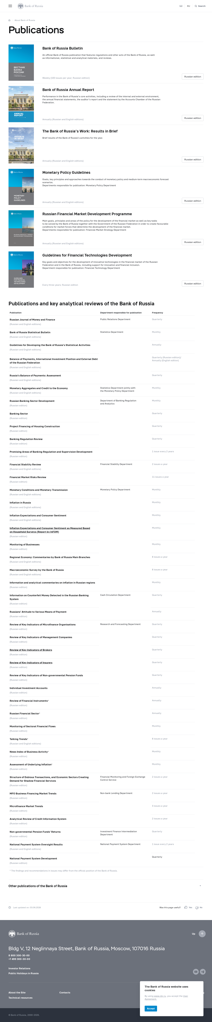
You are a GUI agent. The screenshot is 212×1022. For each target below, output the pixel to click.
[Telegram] (203, 972)
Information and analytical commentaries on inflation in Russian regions (52, 582)
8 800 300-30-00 (19, 955)
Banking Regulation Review (26, 439)
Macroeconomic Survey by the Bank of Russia (37, 569)
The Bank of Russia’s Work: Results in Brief (80, 131)
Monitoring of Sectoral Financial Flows (33, 726)
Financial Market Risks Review (28, 477)
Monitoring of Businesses (25, 544)
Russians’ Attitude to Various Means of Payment (38, 611)
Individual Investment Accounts (28, 688)
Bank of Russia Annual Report (68, 89)
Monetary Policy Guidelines (66, 172)
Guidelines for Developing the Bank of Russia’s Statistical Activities (50, 344)
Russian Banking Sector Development (32, 400)
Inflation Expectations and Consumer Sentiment (38, 515)
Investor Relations (19, 968)
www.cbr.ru (160, 996)
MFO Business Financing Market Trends (33, 793)
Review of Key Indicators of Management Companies (41, 637)
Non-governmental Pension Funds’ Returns (35, 831)
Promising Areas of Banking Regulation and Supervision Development (51, 451)
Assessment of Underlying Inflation (30, 764)
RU (188, 6)
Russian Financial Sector (24, 713)
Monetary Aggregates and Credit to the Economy (39, 388)
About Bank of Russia (25, 20)
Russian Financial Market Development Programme (87, 214)
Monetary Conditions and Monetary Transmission (39, 489)
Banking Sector (19, 413)
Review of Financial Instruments (29, 700)
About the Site (17, 992)
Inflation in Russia (20, 502)
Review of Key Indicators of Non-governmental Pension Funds (46, 675)
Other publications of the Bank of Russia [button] (38, 886)
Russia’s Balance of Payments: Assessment (35, 375)
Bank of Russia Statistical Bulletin (30, 332)
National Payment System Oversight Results (36, 844)
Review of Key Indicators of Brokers (31, 649)
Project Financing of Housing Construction (35, 426)
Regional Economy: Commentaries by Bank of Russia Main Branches (50, 557)
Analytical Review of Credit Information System (38, 818)
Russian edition (192, 76)
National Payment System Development (33, 858)
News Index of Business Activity (29, 751)
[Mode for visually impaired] (181, 6)
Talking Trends (18, 739)
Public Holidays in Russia (24, 973)
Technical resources (20, 997)
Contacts (64, 992)
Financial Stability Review (25, 464)
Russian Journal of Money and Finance (32, 319)
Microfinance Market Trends (26, 806)
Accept (151, 1008)
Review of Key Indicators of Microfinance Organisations (43, 624)
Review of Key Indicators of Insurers (31, 662)
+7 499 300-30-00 (19, 958)
